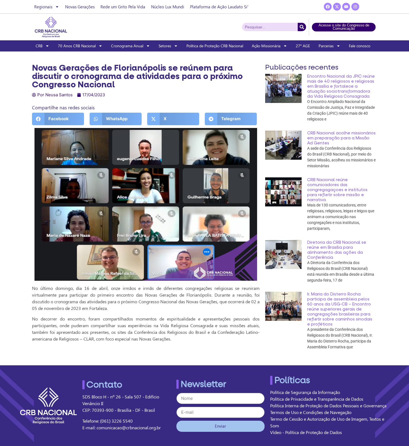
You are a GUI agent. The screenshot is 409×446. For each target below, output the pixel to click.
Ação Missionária (266, 45)
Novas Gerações (80, 6)
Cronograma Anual (127, 45)
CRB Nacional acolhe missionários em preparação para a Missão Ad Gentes (341, 138)
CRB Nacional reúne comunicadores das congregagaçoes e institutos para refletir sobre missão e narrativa (337, 190)
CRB (39, 45)
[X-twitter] (337, 7)
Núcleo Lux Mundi (167, 6)
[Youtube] (346, 7)
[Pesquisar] (302, 27)
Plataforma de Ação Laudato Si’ (219, 6)
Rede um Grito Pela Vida (122, 6)
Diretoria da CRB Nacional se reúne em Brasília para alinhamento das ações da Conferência (336, 250)
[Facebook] (328, 7)
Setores (165, 45)
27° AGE (303, 45)
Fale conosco (359, 45)
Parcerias (326, 45)
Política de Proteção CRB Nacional (214, 45)
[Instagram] (355, 7)
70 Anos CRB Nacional (77, 45)
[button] (58, 119)
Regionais (43, 6)
